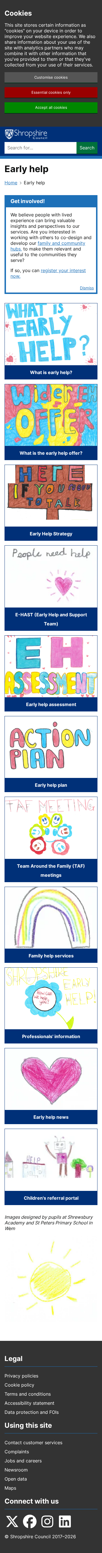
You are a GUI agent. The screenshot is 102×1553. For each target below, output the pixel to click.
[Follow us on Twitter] (12, 1521)
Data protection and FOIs (32, 1412)
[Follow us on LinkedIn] (65, 1521)
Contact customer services (33, 1442)
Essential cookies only (51, 92)
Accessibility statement (29, 1403)
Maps (10, 1488)
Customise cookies (51, 77)
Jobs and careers (23, 1461)
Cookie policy (19, 1385)
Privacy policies (21, 1376)
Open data (16, 1479)
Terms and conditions (28, 1394)
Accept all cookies (51, 107)
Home (11, 182)
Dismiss (87, 287)
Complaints (17, 1451)
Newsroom (16, 1470)
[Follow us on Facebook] (29, 1521)
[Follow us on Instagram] (47, 1521)
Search (87, 148)
